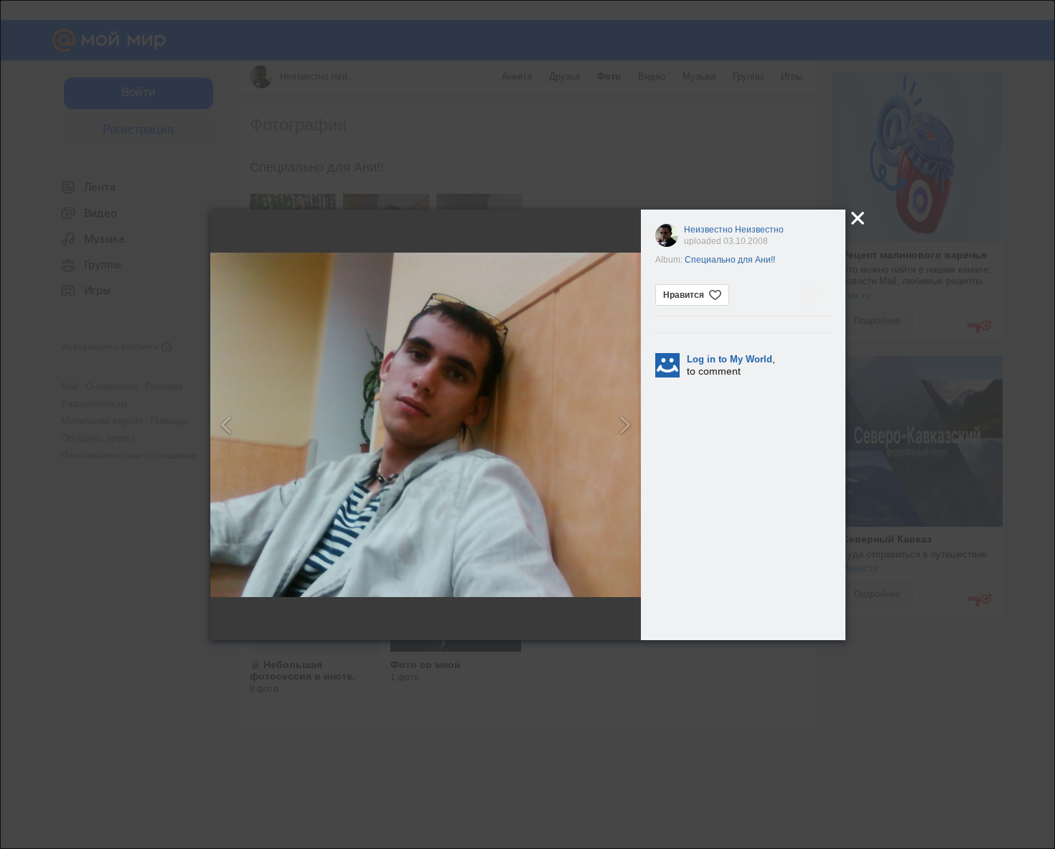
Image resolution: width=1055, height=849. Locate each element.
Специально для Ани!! (730, 260)
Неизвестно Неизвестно (734, 230)
